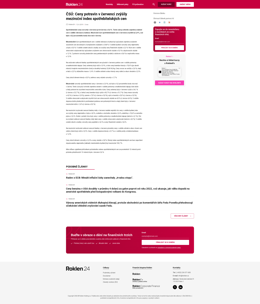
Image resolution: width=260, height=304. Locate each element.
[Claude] (169, 22)
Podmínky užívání (109, 273)
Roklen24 (72, 24)
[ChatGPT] (155, 22)
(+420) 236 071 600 (184, 272)
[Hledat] (154, 4)
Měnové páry (122, 4)
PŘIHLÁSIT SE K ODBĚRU (169, 48)
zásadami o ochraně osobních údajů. (169, 247)
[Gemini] (159, 22)
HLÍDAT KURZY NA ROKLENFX (169, 83)
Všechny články (181, 216)
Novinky (109, 4)
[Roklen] (136, 274)
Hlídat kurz (166, 4)
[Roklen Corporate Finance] (146, 287)
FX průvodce (138, 4)
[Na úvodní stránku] (74, 4)
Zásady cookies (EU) (110, 282)
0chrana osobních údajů (111, 279)
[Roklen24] (67, 25)
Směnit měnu (185, 4)
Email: (157, 38)
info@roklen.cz (183, 276)
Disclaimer (106, 276)
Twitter (175, 287)
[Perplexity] (164, 22)
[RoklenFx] (140, 280)
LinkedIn (181, 287)
